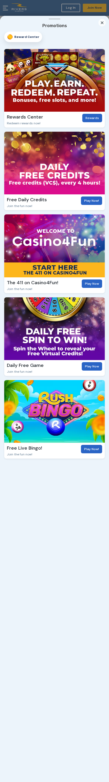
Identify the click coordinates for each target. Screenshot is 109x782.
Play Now (92, 284)
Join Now (94, 8)
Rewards (92, 118)
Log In (71, 8)
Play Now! (91, 201)
